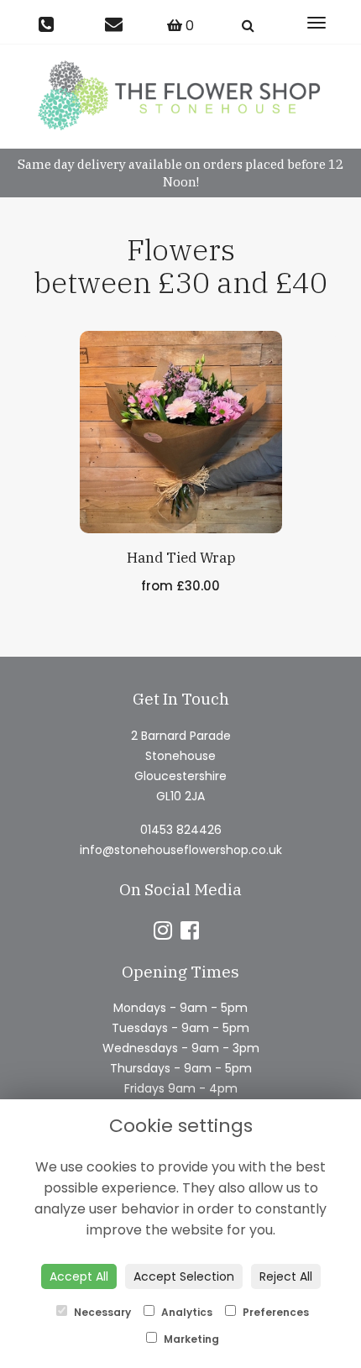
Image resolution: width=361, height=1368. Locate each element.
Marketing (190, 1339)
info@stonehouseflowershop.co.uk (181, 849)
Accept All (79, 1276)
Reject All (285, 1276)
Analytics (185, 1312)
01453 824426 (181, 829)
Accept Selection (183, 1276)
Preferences (274, 1312)
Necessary (101, 1312)
